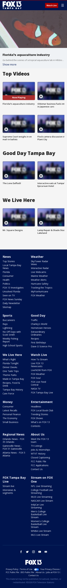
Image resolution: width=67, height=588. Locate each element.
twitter (27, 551)
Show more (9, 64)
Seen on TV (9, 295)
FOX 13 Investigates (13, 287)
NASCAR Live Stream (42, 500)
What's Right (9, 359)
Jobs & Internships (40, 449)
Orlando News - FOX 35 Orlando (13, 440)
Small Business (10, 422)
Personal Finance (12, 414)
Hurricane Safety (39, 283)
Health (6, 279)
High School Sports (13, 345)
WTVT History (38, 453)
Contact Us (37, 469)
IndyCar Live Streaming (37, 506)
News (7, 257)
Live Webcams (38, 272)
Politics (6, 283)
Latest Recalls (10, 410)
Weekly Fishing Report (10, 340)
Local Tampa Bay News (12, 267)
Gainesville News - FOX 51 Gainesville (12, 447)
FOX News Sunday (12, 299)
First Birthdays (38, 342)
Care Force (8, 393)
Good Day (38, 315)
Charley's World (39, 324)
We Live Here (12, 355)
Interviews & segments (9, 491)
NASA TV (35, 388)
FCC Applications (39, 465)
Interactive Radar (40, 268)
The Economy (10, 418)
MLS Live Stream (40, 534)
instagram (33, 551)
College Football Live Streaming (42, 491)
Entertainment (42, 402)
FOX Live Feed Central (38, 383)
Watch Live (52, 5)
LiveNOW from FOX (41, 370)
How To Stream (39, 359)
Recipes (35, 338)
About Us (37, 434)
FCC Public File (38, 461)
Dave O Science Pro (41, 346)
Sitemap (7, 307)
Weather (37, 257)
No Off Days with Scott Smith (12, 333)
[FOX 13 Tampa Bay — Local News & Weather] (12, 5)
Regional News (13, 434)
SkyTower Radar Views (39, 263)
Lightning (7, 327)
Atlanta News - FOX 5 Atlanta (14, 454)
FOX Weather (38, 295)
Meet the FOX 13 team (40, 440)
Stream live (8, 486)
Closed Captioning (40, 457)
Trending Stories (39, 414)
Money (8, 402)
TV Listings (36, 445)
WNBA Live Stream (41, 530)
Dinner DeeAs (10, 367)
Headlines (36, 406)
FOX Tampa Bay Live (42, 392)
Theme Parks (10, 375)
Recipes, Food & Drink (11, 384)
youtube (39, 551)
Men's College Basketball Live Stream (39, 514)
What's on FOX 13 (40, 422)
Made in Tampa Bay (13, 378)
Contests (35, 426)
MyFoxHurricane (39, 291)
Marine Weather (39, 275)
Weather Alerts (39, 279)
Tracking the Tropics (41, 287)
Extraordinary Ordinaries (38, 333)
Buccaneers (9, 320)
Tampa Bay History (13, 389)
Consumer (8, 275)
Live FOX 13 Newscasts (37, 365)
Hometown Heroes (41, 327)
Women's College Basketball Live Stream (40, 524)
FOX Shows (37, 418)
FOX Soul (35, 377)
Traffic (34, 320)
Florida (6, 272)
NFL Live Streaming (41, 486)
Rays (5, 324)
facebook (21, 551)
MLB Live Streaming (41, 496)
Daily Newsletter (11, 303)
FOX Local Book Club (42, 410)
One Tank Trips (11, 371)
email (45, 551)
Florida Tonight (11, 363)
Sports (7, 315)
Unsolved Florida (11, 291)
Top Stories (9, 261)
